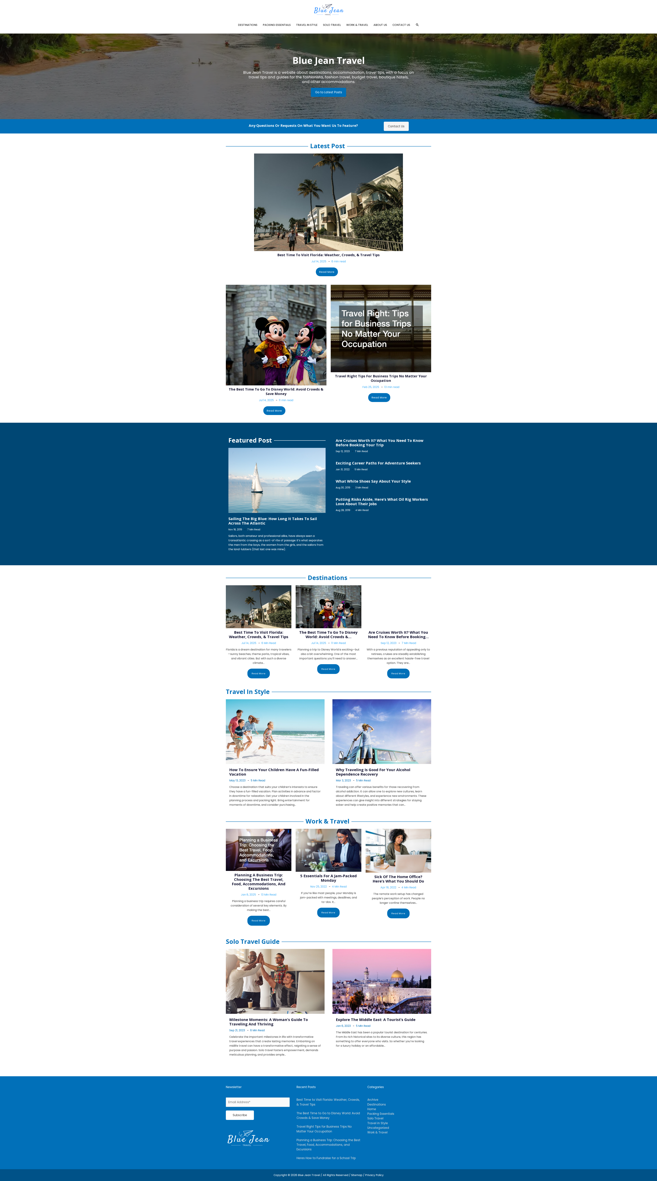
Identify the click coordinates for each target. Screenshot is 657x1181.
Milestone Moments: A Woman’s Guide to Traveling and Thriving (268, 1021)
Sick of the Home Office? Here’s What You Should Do (398, 879)
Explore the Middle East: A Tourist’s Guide (375, 1019)
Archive (372, 1100)
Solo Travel (332, 25)
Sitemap (357, 1175)
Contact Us (401, 25)
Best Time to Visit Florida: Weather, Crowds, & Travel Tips (328, 255)
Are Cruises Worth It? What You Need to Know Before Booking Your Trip (379, 442)
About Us (380, 25)
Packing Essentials (277, 25)
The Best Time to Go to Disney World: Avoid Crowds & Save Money (276, 391)
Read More (326, 272)
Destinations (247, 25)
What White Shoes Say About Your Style (373, 481)
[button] (417, 25)
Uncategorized (378, 1128)
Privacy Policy (374, 1175)
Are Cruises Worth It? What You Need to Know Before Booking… (398, 634)
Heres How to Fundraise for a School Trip (326, 1158)
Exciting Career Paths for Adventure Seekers (378, 462)
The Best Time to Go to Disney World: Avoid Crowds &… (328, 634)
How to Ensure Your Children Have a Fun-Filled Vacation (274, 772)
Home (371, 1109)
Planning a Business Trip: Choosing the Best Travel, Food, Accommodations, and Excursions (258, 881)
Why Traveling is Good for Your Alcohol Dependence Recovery (373, 772)
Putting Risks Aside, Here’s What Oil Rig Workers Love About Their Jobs (382, 501)
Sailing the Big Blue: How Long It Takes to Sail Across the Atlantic (272, 521)
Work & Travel (357, 25)
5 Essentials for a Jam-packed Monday (328, 878)
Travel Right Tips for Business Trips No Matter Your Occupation (381, 378)
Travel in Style (307, 25)
